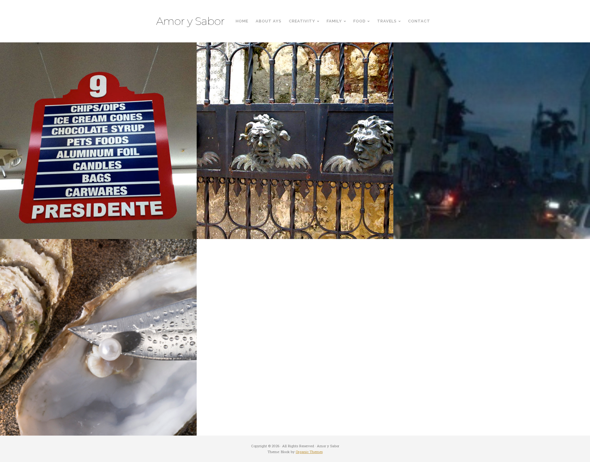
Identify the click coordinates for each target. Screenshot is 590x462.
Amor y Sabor (190, 21)
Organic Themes (309, 451)
